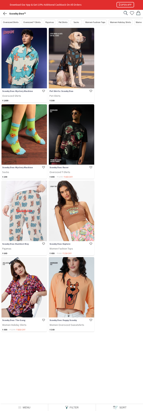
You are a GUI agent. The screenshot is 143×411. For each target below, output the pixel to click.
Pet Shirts (63, 22)
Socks (76, 22)
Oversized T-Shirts (32, 22)
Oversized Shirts (10, 22)
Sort (123, 407)
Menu (26, 407)
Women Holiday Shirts (120, 22)
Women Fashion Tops (95, 22)
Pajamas (49, 22)
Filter (74, 407)
